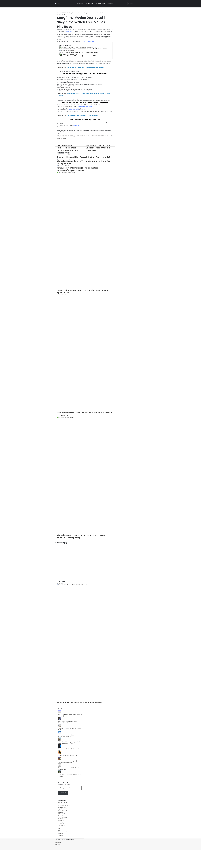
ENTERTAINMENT (65, 13)
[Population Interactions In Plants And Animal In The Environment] (59, 726)
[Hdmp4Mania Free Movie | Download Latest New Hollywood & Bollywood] (85, 295)
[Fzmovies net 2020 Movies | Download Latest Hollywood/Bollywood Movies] (64, 165)
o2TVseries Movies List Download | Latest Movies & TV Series (80, 56)
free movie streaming (104, 135)
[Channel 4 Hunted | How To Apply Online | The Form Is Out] (63, 155)
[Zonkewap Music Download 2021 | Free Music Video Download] (59, 766)
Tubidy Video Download (88, 41)
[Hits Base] (57, 3)
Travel (59, 827)
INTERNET (60, 813)
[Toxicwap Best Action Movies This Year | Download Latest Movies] (59, 719)
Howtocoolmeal (62, 817)
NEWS (59, 822)
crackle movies (73, 135)
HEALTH (60, 820)
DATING (60, 812)
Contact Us (57, 845)
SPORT (59, 818)
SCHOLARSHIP (61, 810)
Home (58, 13)
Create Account (62, 832)
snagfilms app (64, 136)
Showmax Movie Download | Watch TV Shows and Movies (78, 52)
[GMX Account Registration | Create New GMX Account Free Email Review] (59, 733)
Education (60, 833)
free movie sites (95, 135)
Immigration (110, 3)
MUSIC (59, 815)
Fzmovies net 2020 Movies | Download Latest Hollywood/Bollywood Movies (77, 169)
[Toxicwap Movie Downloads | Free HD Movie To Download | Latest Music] (59, 712)
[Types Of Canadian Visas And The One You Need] (59, 747)
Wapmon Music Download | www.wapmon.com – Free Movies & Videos (83, 49)
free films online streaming (83, 135)
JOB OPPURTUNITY (100, 3)
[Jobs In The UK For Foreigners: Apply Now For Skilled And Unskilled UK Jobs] (59, 740)
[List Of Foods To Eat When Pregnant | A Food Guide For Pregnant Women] (59, 759)
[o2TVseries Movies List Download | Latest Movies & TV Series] (68, 54)
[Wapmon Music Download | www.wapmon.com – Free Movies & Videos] (78, 47)
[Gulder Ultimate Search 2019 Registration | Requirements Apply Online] (85, 172)
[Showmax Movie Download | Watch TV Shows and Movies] (66, 50)
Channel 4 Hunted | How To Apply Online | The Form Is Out (83, 157)
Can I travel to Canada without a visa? (67, 755)
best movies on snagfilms (63, 135)
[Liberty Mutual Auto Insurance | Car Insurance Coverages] (59, 773)
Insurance (60, 823)
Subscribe (63, 792)
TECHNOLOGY (89, 3)
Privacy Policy (58, 842)
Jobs (59, 828)
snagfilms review (72, 136)
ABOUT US (60, 835)
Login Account (61, 809)
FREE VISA (60, 825)
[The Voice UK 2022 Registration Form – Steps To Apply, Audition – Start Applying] (85, 417)
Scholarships (80, 3)
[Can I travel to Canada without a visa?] (59, 754)
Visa (59, 830)
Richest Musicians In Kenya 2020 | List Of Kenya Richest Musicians (79, 702)
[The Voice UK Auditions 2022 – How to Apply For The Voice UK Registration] (63, 159)
